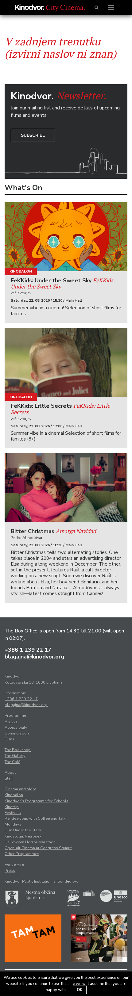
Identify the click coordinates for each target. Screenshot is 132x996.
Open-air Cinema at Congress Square (38, 848)
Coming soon (17, 733)
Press (10, 870)
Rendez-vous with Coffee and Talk (35, 818)
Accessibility (16, 727)
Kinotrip (12, 807)
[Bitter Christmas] (66, 487)
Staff (9, 778)
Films (9, 739)
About (10, 772)
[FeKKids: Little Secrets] (66, 362)
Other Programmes (22, 854)
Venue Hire (14, 864)
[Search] (97, 7)
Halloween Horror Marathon (30, 842)
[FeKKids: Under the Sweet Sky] (66, 236)
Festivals (13, 812)
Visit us (11, 721)
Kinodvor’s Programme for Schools (36, 801)
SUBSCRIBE (33, 135)
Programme (15, 715)
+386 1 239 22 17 (28, 650)
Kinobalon (21, 271)
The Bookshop (18, 750)
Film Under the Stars (23, 830)
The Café (12, 762)
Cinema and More (20, 789)
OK (80, 990)
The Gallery (15, 755)
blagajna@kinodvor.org (34, 656)
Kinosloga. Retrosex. (23, 836)
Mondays (13, 824)
